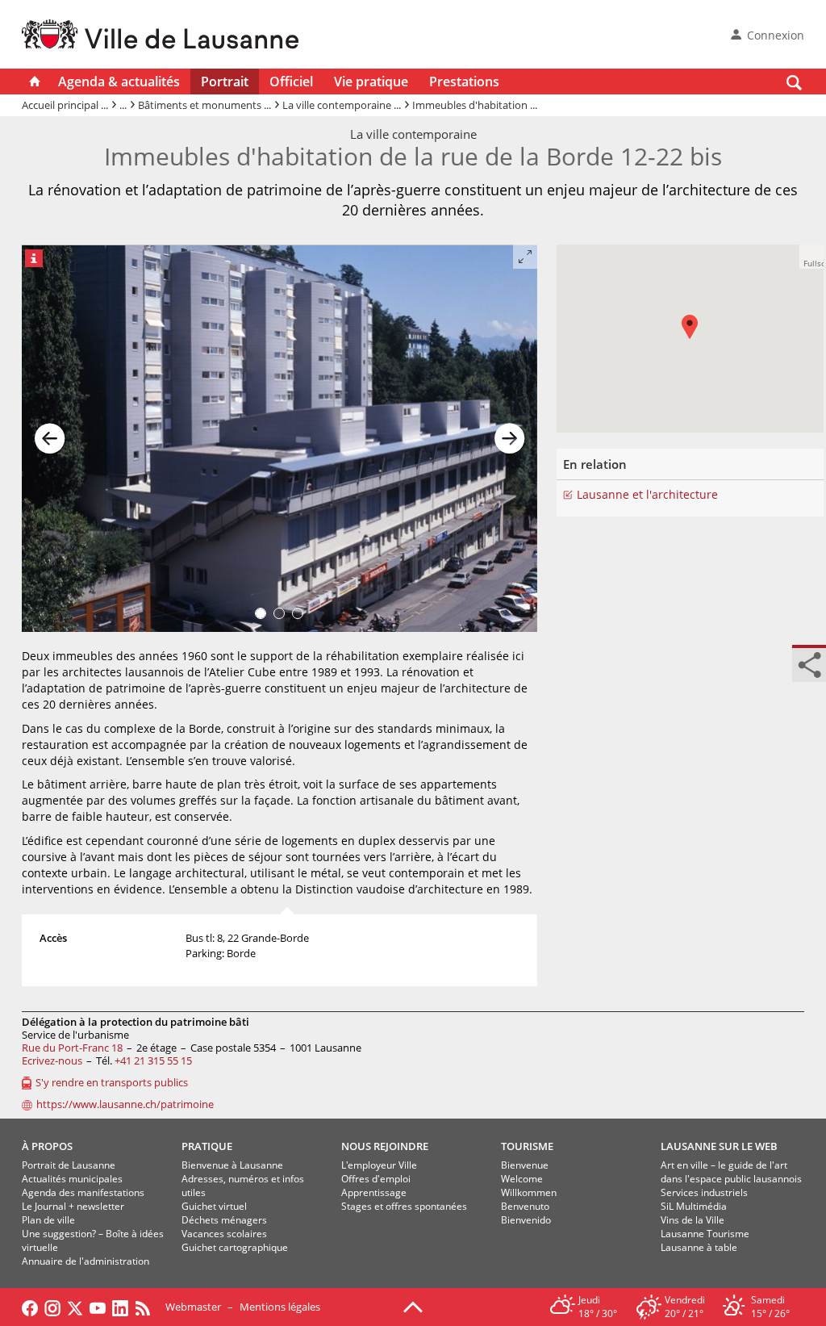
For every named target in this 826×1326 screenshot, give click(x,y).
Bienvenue (525, 1165)
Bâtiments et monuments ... (204, 105)
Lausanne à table (699, 1247)
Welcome (522, 1179)
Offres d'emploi (376, 1179)
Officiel (291, 81)
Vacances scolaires (224, 1233)
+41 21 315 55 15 (153, 1060)
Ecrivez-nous (52, 1060)
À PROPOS (47, 1146)
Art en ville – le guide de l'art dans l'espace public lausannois (731, 1172)
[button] (697, 338)
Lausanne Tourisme (705, 1233)
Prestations (464, 81)
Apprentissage (374, 1192)
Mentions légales (280, 1306)
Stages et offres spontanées (404, 1206)
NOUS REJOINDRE (384, 1146)
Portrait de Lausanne (68, 1165)
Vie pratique (371, 81)
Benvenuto (525, 1206)
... (123, 105)
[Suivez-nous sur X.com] (75, 1306)
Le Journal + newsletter (73, 1206)
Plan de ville (48, 1220)
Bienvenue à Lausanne (232, 1165)
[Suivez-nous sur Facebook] (30, 1306)
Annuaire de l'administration (85, 1261)
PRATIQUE (206, 1146)
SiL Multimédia (694, 1206)
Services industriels (704, 1192)
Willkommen (529, 1192)
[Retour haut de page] (413, 1306)
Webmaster (193, 1306)
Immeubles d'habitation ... (474, 105)
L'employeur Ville (379, 1165)
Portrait (224, 81)
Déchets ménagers (224, 1220)
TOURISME (527, 1146)
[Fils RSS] (147, 1306)
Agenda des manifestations (83, 1192)
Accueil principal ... (65, 105)
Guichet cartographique (234, 1247)
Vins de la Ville (692, 1220)
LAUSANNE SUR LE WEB (719, 1146)
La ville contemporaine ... (341, 105)
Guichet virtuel (214, 1206)
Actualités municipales (72, 1179)
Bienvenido (526, 1220)
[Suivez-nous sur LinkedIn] (120, 1306)
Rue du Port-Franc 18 (72, 1047)
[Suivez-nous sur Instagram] (52, 1306)
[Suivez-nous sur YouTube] (98, 1306)
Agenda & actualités (119, 81)
